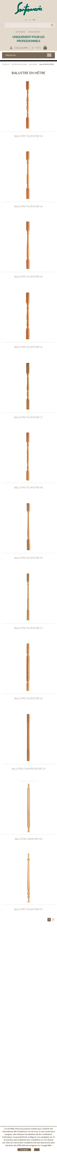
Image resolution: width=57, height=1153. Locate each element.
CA (26, 20)
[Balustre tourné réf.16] (28, 315)
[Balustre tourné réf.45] (28, 245)
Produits (6, 64)
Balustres (33, 64)
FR (34, 20)
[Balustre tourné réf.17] (28, 386)
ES (30, 20)
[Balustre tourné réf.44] (28, 175)
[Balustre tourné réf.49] (28, 526)
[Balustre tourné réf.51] (28, 596)
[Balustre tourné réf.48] (28, 456)
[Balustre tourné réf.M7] (28, 878)
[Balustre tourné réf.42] (28, 667)
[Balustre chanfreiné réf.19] (28, 737)
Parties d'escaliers (19, 64)
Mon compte (34, 32)
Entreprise (20, 32)
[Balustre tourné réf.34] (28, 104)
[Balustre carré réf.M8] (28, 807)
